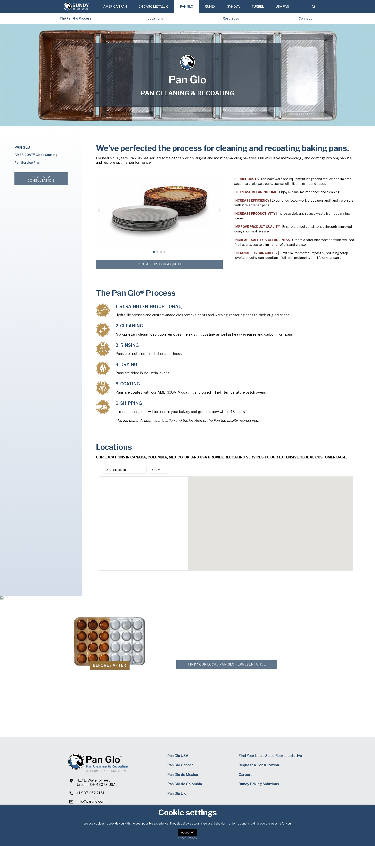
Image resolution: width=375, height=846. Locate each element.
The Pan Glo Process (75, 18)
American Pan (115, 6)
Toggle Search (313, 6)
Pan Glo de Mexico (182, 775)
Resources (231, 18)
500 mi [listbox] (156, 470)
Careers (246, 775)
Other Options (187, 838)
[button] (99, 210)
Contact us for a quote (159, 264)
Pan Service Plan (27, 162)
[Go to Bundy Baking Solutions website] (76, 6)
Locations (155, 18)
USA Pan (282, 6)
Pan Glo (186, 6)
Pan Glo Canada (180, 765)
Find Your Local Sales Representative (270, 756)
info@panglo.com (91, 801)
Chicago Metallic (153, 6)
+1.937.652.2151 (90, 793)
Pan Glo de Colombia (184, 784)
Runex (210, 6)
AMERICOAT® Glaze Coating (35, 155)
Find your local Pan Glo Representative (227, 664)
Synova (233, 6)
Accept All (187, 832)
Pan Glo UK (176, 794)
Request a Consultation (41, 178)
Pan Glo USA (177, 756)
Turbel (258, 6)
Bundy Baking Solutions (259, 784)
